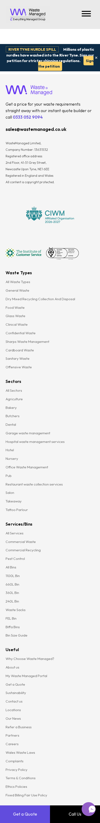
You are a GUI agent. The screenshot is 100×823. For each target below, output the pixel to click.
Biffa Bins (13, 627)
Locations (13, 710)
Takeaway (14, 501)
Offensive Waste (19, 367)
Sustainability (16, 693)
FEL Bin (11, 618)
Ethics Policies (16, 786)
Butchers (13, 416)
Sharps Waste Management (27, 341)
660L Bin (12, 584)
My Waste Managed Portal (26, 676)
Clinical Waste (17, 324)
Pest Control (15, 558)
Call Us (75, 814)
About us (12, 667)
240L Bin (12, 601)
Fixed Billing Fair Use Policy (26, 795)
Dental (11, 424)
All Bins (11, 567)
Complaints (14, 761)
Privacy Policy (16, 769)
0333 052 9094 (28, 117)
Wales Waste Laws (20, 752)
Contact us (14, 701)
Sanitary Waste (18, 358)
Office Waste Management (27, 467)
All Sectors (14, 390)
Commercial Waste (21, 541)
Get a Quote (25, 814)
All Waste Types (18, 282)
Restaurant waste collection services (34, 484)
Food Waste (15, 307)
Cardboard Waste (20, 350)
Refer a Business (19, 727)
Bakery (11, 407)
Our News (13, 718)
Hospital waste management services (35, 441)
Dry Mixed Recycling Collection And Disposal (41, 299)
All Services (14, 533)
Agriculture (14, 399)
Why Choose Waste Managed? (30, 658)
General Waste (17, 290)
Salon (10, 492)
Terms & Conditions (21, 778)
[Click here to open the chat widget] (89, 809)
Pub (9, 475)
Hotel (10, 450)
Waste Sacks (16, 610)
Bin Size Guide (16, 635)
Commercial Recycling (23, 550)
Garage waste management (28, 433)
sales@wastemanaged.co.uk (36, 129)
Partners (12, 735)
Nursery (12, 458)
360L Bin (12, 592)
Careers (12, 744)
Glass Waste (15, 316)
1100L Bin (13, 576)
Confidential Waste (21, 333)
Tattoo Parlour (17, 510)
